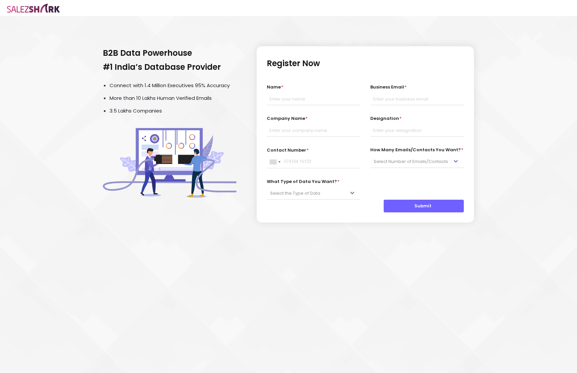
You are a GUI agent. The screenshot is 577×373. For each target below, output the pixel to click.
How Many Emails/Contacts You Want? (416, 150)
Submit (423, 206)
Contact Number (288, 150)
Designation (386, 118)
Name (275, 87)
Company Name (287, 118)
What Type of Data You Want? (303, 181)
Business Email (388, 87)
